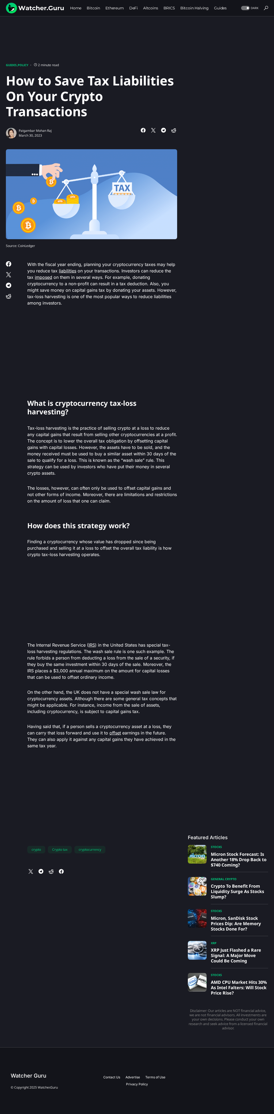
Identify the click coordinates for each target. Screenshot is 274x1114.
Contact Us (111, 1077)
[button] (249, 8)
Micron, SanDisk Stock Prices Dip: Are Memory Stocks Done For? (236, 924)
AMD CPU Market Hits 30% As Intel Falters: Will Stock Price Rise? (239, 988)
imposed (43, 277)
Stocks (216, 847)
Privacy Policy (137, 1084)
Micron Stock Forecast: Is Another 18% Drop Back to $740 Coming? (239, 860)
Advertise (132, 1077)
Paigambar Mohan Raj (35, 130)
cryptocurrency (90, 849)
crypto (36, 849)
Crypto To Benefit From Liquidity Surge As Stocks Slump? (237, 891)
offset (115, 733)
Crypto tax (59, 849)
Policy (23, 65)
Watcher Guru (28, 1075)
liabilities (67, 270)
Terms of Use (155, 1077)
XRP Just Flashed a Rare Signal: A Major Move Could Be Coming (236, 955)
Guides (11, 65)
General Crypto (224, 879)
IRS (92, 645)
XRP (213, 943)
